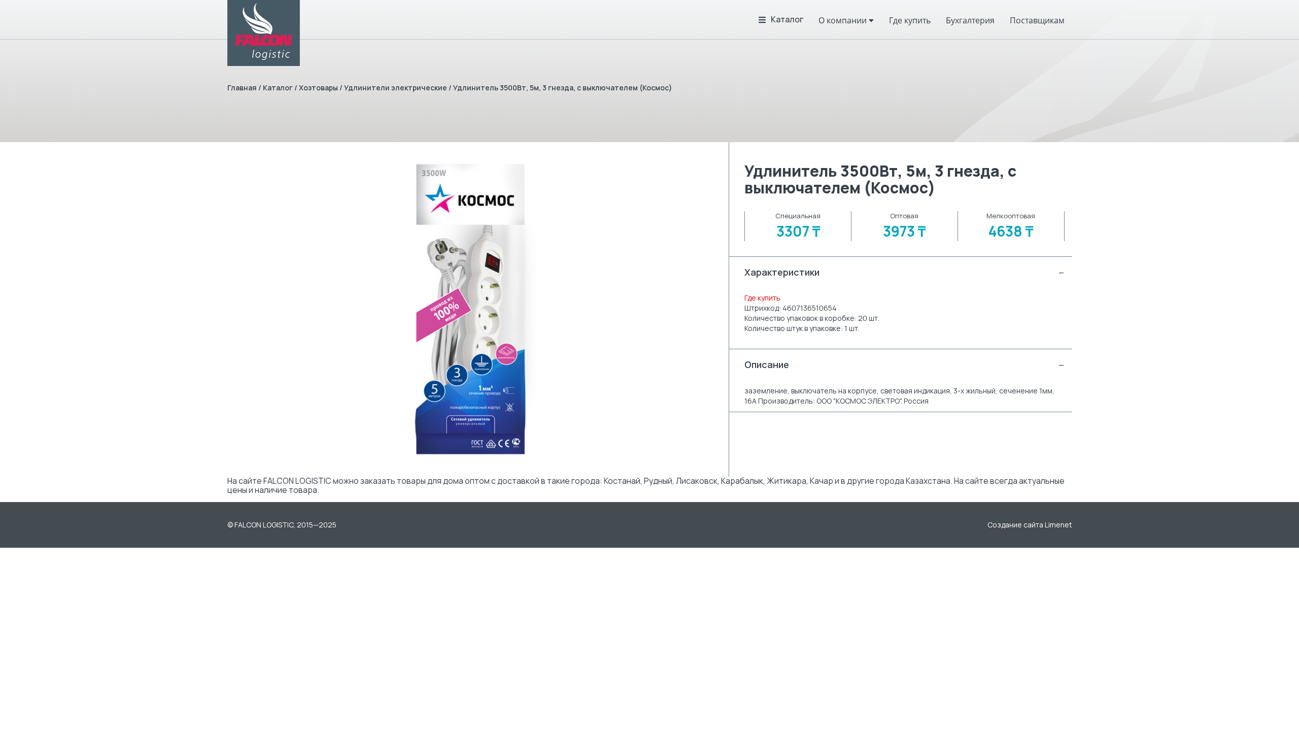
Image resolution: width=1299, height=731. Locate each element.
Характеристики (904, 272)
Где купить (762, 298)
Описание (904, 364)
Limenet (1058, 524)
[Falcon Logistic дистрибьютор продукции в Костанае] (263, 33)
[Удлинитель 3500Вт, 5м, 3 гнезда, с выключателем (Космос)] (470, 309)
